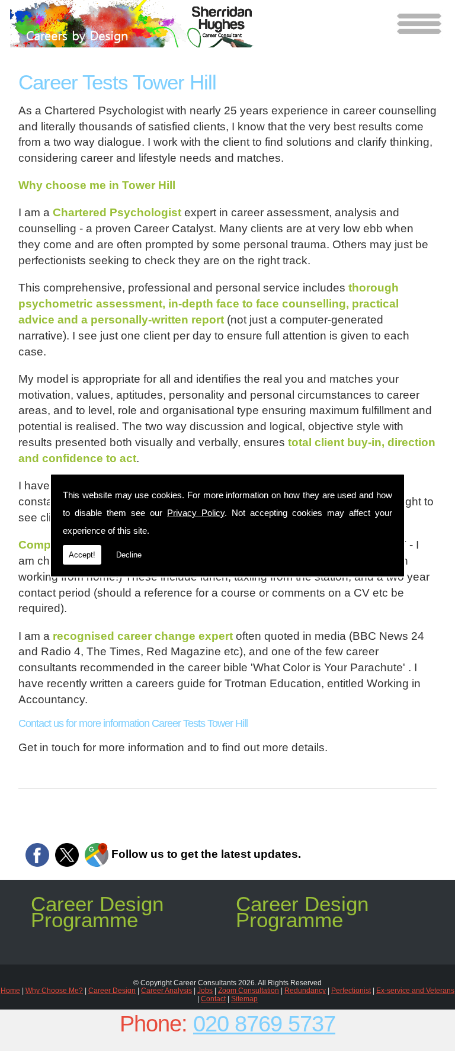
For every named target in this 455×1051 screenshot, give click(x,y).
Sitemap (244, 998)
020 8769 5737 (264, 1023)
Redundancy (305, 990)
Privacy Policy (196, 513)
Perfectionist (351, 990)
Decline (129, 554)
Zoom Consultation (248, 990)
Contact (213, 998)
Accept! (82, 554)
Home (10, 990)
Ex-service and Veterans (415, 990)
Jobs (205, 990)
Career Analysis (166, 990)
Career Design (112, 990)
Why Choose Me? (54, 990)
